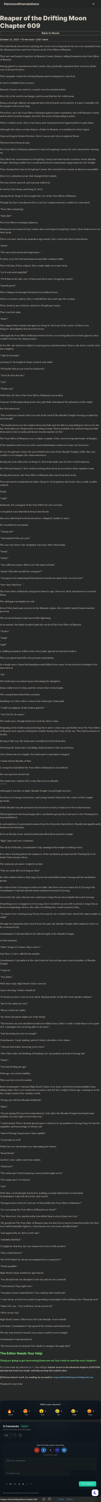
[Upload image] (10, 1484)
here (31, 1367)
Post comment (87, 1484)
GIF (15, 1484)
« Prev (61, 1499)
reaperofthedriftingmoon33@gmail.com (73, 1377)
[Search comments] (20, 1435)
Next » (70, 1499)
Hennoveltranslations (21, 4)
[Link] (19, 1484)
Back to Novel (50, 33)
